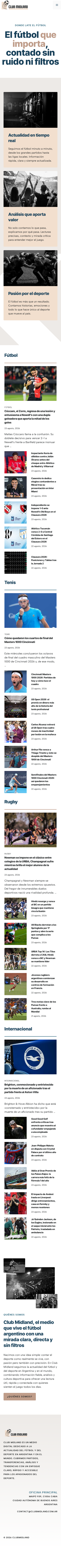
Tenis (7, 634)
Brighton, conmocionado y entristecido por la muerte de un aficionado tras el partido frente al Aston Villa (28, 1088)
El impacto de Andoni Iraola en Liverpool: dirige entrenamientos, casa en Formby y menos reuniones (43, 1201)
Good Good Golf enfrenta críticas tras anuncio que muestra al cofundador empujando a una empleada (43, 1125)
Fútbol (8, 407)
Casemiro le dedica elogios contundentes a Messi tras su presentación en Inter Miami (43, 485)
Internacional (12, 1081)
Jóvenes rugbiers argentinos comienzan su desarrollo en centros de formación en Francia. (43, 982)
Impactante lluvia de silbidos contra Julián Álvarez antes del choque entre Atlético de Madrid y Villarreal (42, 460)
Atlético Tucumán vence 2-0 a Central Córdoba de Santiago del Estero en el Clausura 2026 (42, 535)
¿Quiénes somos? (19, 1396)
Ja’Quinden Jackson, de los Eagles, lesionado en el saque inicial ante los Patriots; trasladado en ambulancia (43, 1226)
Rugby (7, 854)
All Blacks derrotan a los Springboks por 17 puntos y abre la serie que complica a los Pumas (43, 931)
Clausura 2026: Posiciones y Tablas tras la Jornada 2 (43, 560)
